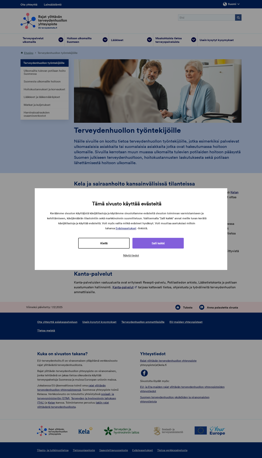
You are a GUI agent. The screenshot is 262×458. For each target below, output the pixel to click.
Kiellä (103, 243)
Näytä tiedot (131, 255)
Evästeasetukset (126, 228)
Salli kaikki (158, 243)
